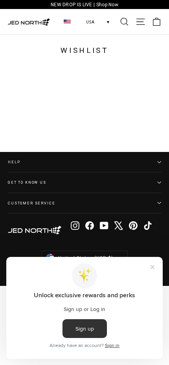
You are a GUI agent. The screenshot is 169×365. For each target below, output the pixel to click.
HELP (14, 162)
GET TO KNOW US (27, 182)
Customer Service (31, 203)
